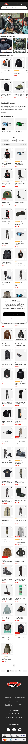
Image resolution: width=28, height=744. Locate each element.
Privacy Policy (9, 308)
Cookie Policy (21, 308)
